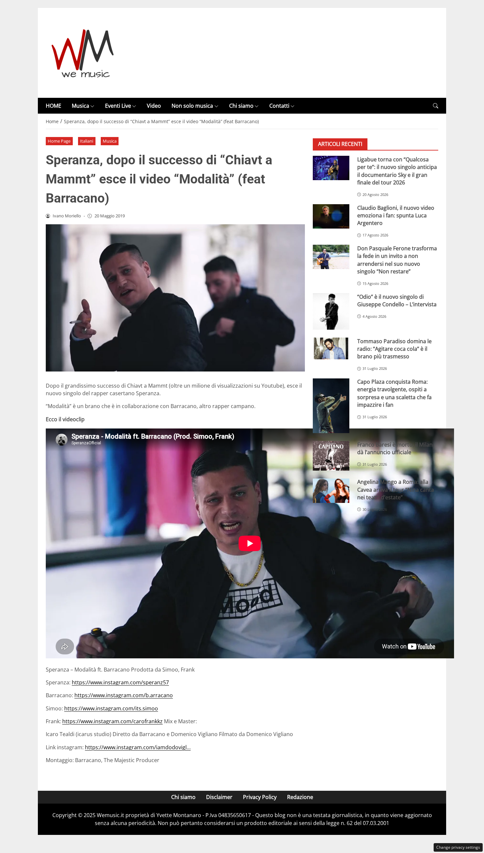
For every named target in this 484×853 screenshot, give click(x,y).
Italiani (86, 141)
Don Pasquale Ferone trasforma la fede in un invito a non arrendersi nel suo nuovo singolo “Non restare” (397, 260)
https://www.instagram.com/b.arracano (123, 695)
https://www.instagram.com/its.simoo (111, 708)
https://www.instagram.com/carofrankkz (112, 721)
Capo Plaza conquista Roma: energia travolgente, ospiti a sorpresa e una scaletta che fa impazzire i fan (394, 393)
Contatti (279, 105)
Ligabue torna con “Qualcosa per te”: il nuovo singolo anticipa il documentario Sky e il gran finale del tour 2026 (397, 171)
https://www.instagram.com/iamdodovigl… (138, 747)
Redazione (300, 797)
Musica (80, 105)
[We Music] (83, 52)
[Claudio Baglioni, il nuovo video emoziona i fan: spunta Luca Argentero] (331, 216)
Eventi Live (118, 105)
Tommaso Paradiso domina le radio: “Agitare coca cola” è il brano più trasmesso (394, 349)
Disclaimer (219, 797)
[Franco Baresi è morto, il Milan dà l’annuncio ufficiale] (331, 456)
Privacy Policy (260, 797)
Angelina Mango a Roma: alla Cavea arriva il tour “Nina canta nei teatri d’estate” (395, 490)
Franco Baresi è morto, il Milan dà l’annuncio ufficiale (395, 448)
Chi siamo (241, 105)
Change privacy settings (458, 847)
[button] (435, 106)
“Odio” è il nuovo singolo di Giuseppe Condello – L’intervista (397, 300)
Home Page (59, 141)
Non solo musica (192, 105)
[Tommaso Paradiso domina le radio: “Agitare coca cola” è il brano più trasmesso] (331, 348)
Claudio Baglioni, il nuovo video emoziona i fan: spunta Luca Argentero (395, 215)
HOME (53, 105)
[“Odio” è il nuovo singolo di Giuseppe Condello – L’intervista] (331, 311)
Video (154, 105)
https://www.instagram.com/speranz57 (120, 682)
